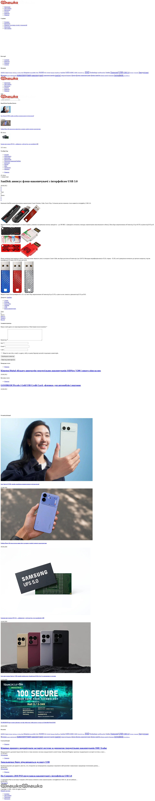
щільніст (7, 169)
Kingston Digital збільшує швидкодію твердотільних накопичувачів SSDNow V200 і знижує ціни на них (51, 370)
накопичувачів (49, 75)
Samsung (53, 72)
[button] (2, 94)
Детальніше (4, 755)
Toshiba (108, 72)
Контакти (7, 10)
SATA (67, 72)
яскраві (6, 154)
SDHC (72, 72)
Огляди (6, 11)
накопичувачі (37, 75)
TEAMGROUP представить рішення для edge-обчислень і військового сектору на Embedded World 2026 (28, 722)
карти (8, 75)
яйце (5, 166)
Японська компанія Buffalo (12, 161)
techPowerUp (101, 72)
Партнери (7, 7)
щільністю (7, 167)
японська (7, 162)
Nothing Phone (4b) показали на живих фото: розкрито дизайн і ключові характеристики (21, 129)
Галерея (6, 60)
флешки (111, 75)
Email (3, 346)
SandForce (57, 72)
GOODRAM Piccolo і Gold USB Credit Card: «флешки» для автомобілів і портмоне (41, 385)
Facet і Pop (7, 304)
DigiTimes (15, 72)
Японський (7, 159)
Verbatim (132, 72)
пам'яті (58, 75)
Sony (83, 72)
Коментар (4, 340)
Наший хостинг (5, 791)
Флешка (4, 75)
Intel (22, 72)
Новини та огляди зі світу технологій (15, 25)
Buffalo (10, 72)
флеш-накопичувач (83, 75)
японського (7, 156)
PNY (45, 72)
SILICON (80, 72)
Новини (6, 15)
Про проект (7, 8)
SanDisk (62, 72)
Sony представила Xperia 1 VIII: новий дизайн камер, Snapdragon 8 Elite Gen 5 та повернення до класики (28, 676)
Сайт (2, 350)
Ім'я (2, 343)
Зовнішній (136, 72)
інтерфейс (119, 75)
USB (121, 72)
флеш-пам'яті (105, 75)
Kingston (27, 72)
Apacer (7, 72)
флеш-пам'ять (96, 75)
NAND (41, 72)
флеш (73, 75)
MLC (37, 72)
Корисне (7, 13)
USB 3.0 (126, 72)
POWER (48, 72)
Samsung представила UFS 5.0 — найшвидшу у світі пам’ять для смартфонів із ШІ (19, 144)
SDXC (76, 72)
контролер (13, 75)
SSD (87, 72)
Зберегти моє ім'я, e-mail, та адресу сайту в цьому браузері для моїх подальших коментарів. (30, 353)
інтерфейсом (127, 75)
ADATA (3, 72)
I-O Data (19, 72)
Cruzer (6, 300)
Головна (6, 22)
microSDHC (33, 72)
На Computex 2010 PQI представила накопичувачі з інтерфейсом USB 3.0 (36, 776)
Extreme (6, 302)
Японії (6, 164)
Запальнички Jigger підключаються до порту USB (25, 762)
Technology (93, 72)
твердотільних (66, 75)
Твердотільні (144, 72)
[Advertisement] (14, 42)
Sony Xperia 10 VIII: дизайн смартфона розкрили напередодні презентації (17, 115)
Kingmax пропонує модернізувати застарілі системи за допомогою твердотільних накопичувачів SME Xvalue (54, 748)
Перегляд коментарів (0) (8, 359)
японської (7, 158)
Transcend (114, 72)
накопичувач (24, 75)
